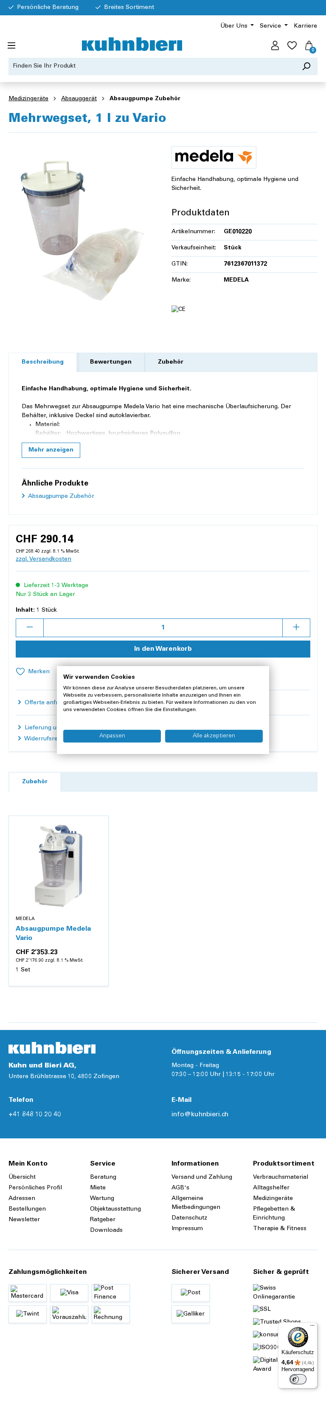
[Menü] (11, 46)
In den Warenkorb (163, 649)
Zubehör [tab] (170, 362)
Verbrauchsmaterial (280, 1177)
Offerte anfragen (47, 703)
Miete (98, 1188)
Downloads (106, 1231)
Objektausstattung (115, 1209)
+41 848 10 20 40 (34, 1114)
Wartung (102, 1199)
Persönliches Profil (35, 1188)
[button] (51, 450)
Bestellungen (27, 1209)
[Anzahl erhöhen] (296, 627)
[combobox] (151, 66)
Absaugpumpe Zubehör (60, 497)
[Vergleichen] (97, 847)
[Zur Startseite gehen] (132, 44)
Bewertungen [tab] (111, 362)
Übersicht (22, 1177)
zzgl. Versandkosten (43, 559)
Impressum (187, 1229)
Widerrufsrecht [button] (45, 739)
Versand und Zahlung (201, 1177)
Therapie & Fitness (279, 1229)
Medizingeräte (273, 1199)
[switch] (297, 1379)
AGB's (180, 1188)
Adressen (21, 1199)
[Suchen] (306, 66)
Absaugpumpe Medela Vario (53, 934)
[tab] (42, 362)
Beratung (103, 1177)
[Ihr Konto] (275, 46)
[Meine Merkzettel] (292, 46)
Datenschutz (189, 1218)
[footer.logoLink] (52, 1048)
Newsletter (24, 1220)
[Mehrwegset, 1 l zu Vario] (81, 231)
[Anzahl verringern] (30, 627)
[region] (81, 230)
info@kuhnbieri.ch (199, 1114)
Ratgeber (102, 1220)
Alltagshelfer (271, 1188)
